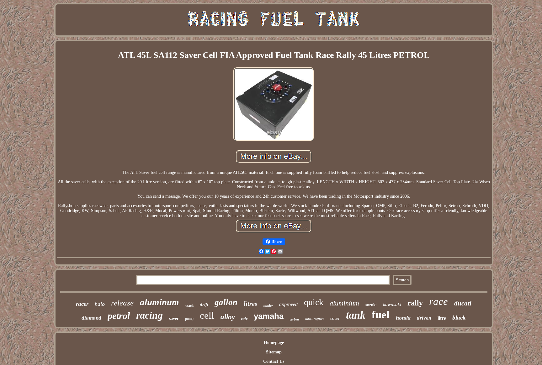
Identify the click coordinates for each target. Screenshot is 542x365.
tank (355, 315)
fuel (381, 315)
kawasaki (392, 304)
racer (82, 303)
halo (100, 304)
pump (189, 318)
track (189, 305)
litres (250, 303)
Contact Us (273, 361)
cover (335, 318)
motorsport (314, 318)
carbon (294, 319)
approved (288, 304)
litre (442, 318)
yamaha (269, 316)
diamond (91, 318)
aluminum (159, 302)
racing (149, 315)
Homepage (274, 342)
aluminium (344, 303)
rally (415, 303)
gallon (226, 302)
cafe (244, 318)
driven (424, 318)
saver (174, 318)
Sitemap (274, 352)
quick (313, 302)
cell (207, 315)
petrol (119, 315)
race (438, 301)
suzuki (371, 304)
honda (403, 318)
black (459, 317)
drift (204, 304)
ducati (462, 303)
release (122, 303)
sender (268, 305)
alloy (228, 317)
